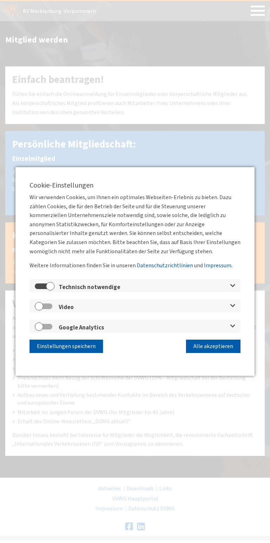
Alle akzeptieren (213, 346)
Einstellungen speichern (66, 346)
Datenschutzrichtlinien (165, 265)
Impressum (217, 265)
